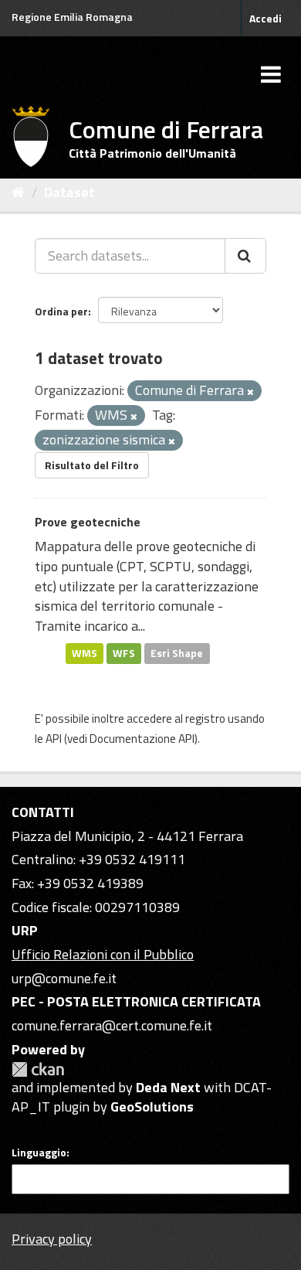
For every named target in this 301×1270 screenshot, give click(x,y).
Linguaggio (39, 1152)
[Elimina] (250, 392)
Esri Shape (176, 653)
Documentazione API (142, 738)
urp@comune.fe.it (64, 978)
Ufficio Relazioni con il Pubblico (103, 954)
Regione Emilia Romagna (72, 17)
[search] (245, 256)
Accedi (265, 18)
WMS (84, 653)
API (54, 738)
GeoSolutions (152, 1106)
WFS (124, 653)
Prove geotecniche (87, 521)
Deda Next (168, 1087)
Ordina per (61, 311)
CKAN (38, 1069)
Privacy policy (52, 1238)
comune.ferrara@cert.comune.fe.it (112, 1025)
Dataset (69, 192)
